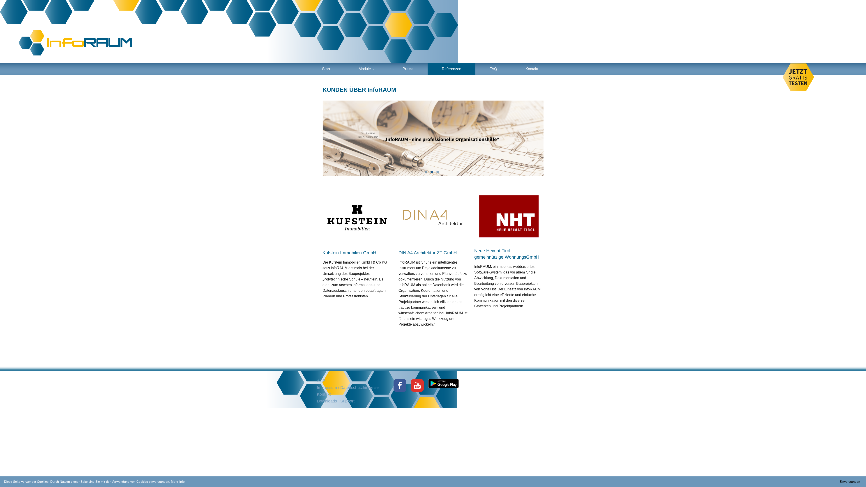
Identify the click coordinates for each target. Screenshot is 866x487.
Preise (408, 69)
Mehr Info (178, 481)
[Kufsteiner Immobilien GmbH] (357, 217)
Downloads (327, 401)
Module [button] (365, 69)
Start (326, 69)
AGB (321, 381)
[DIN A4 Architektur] (433, 217)
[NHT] (509, 216)
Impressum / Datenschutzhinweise (348, 387)
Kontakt (531, 69)
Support (347, 401)
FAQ (493, 69)
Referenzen (451, 69)
